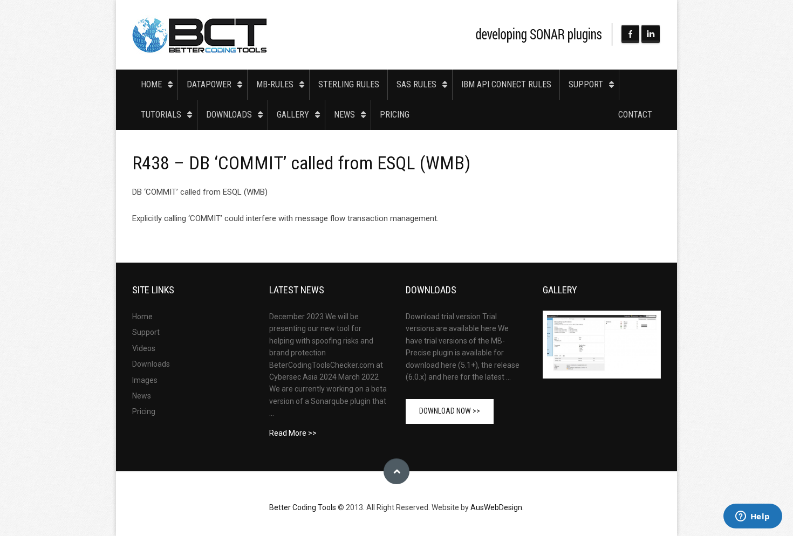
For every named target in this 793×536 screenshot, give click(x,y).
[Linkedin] (650, 34)
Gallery (293, 114)
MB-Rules (274, 84)
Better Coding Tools (200, 35)
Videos (143, 348)
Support (586, 84)
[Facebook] (630, 34)
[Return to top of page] (396, 471)
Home (151, 84)
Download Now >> (449, 411)
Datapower (209, 84)
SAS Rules (416, 84)
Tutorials (161, 114)
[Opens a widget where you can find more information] (752, 517)
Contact (635, 114)
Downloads (229, 114)
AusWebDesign (496, 507)
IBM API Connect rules (506, 84)
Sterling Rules (348, 84)
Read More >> (293, 433)
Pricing (394, 114)
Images (145, 380)
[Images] (602, 345)
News (344, 114)
